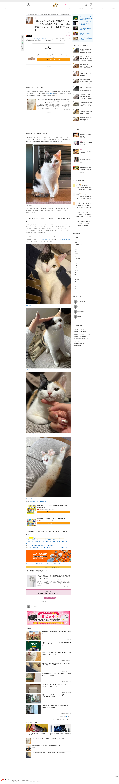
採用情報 (35, 781)
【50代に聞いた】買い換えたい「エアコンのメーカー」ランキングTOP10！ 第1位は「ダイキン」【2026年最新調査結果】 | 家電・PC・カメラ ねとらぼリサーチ (83, 207)
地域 (59, 8)
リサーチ (102, 8)
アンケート (76, 129)
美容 (75, 288)
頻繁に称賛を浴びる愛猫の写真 (40, 39)
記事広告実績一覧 (77, 345)
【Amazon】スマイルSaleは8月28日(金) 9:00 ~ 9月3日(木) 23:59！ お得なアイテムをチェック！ (45, 563)
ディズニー (77, 253)
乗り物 (76, 265)
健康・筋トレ (77, 270)
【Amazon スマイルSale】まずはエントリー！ (49, 567)
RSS (28, 781)
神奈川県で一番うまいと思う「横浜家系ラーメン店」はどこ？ (86, 169)
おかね (76, 242)
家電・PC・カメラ (78, 277)
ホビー (76, 260)
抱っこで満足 (28, 305)
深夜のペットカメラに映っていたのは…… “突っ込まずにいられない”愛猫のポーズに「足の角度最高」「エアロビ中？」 (86, 90)
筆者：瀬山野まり (34, 606)
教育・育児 (81, 8)
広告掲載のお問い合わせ (78, 343)
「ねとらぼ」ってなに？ (78, 329)
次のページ (52, 597)
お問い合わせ (16, 781)
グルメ (48, 8)
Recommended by (63, 716)
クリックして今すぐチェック (54, 59)
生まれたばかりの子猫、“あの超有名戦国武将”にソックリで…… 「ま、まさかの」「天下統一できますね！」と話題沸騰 (86, 121)
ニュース (16, 8)
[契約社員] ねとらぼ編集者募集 (79, 336)
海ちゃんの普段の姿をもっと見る (48, 593)
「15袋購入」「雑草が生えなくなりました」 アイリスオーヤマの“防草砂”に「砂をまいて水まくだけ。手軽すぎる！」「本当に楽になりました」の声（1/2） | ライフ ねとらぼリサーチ (83, 225)
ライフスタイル (78, 263)
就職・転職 (77, 279)
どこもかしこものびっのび (31, 498)
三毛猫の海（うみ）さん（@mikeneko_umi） (38, 501)
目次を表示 (68, 35)
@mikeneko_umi (50, 93)
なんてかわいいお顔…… (30, 433)
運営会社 (31, 781)
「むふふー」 (28, 369)
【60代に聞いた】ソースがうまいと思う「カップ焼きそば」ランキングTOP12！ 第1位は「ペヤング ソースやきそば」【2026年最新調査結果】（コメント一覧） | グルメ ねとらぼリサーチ (84, 216)
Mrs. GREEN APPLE (82, 301)
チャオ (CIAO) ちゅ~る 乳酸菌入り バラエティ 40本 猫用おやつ (51, 518)
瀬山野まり (69, 32)
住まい (70, 8)
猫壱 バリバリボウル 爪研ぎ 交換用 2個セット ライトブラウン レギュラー (53, 54)
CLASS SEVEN (81, 311)
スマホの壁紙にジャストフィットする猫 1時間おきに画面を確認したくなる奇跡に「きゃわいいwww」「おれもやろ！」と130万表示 (86, 113)
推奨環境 (38, 781)
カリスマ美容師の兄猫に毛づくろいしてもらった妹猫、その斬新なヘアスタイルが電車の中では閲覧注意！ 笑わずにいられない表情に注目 (86, 106)
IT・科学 (76, 237)
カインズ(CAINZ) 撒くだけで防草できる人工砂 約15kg (40, 545)
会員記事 (113, 8)
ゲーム (76, 251)
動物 (92, 8)
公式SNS (8, 781)
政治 (75, 281)
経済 (75, 286)
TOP (5, 8)
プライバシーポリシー (23, 781)
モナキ (79, 316)
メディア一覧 (3, 781)
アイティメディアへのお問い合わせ (80, 338)
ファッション (77, 258)
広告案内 (11, 781)
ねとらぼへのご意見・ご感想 (79, 331)
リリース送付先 (76, 341)
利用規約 (116, 776)
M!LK (79, 306)
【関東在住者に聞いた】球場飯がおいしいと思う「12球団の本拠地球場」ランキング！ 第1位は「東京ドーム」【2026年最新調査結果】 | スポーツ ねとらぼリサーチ (83, 189)
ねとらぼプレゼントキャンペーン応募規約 (82, 334)
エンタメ (27, 8)
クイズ (38, 8)
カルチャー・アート (78, 244)
